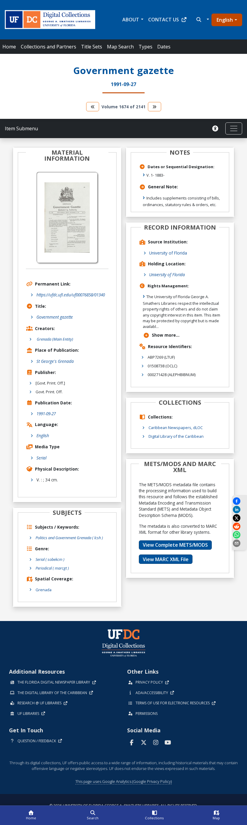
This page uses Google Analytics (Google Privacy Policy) (123, 781)
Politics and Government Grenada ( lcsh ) (69, 537)
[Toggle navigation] (233, 128)
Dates (163, 46)
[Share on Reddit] (239, 526)
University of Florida (168, 253)
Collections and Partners (48, 46)
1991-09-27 (46, 413)
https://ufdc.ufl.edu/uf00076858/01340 (70, 295)
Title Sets (91, 46)
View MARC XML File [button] (166, 559)
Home (9, 46)
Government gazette (54, 317)
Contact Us (163, 19)
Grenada (44, 589)
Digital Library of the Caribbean (176, 436)
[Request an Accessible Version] (216, 128)
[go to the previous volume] (92, 106)
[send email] (239, 543)
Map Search (120, 46)
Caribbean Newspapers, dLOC (176, 427)
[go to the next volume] (154, 106)
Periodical (52, 568)
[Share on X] (239, 518)
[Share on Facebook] (239, 501)
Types (145, 46)
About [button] (130, 19)
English (225, 20)
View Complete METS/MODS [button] (175, 545)
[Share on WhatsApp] (239, 535)
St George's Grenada (55, 361)
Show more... (166, 335)
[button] (201, 20)
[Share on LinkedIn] (239, 509)
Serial (41, 458)
